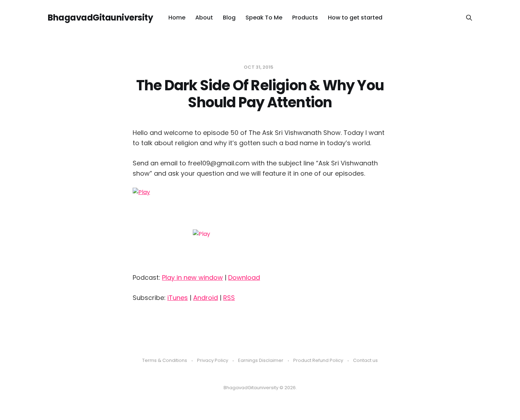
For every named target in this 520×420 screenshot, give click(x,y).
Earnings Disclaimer (260, 360)
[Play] (260, 227)
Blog (229, 17)
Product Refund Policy (318, 360)
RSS (229, 297)
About (204, 17)
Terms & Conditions (164, 360)
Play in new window (192, 277)
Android (205, 297)
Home (176, 17)
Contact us (365, 360)
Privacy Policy (212, 360)
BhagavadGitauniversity (100, 17)
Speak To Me (263, 17)
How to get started (355, 17)
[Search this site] (469, 17)
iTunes (177, 297)
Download (244, 277)
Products (305, 17)
